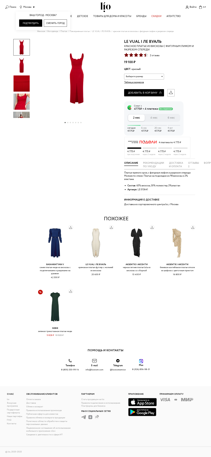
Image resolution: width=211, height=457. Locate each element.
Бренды (141, 16)
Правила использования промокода (44, 410)
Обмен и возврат (34, 406)
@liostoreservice (118, 367)
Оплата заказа (33, 399)
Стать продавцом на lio (92, 399)
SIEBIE (55, 328)
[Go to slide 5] (75, 122)
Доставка (31, 403)
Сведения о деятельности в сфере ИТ (44, 434)
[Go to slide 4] (73, 122)
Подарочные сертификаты (13, 411)
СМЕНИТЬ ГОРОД (55, 23)
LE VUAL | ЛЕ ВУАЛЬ (143, 42)
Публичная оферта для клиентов (42, 414)
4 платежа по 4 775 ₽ (170, 142)
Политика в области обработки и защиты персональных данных (46, 423)
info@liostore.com (94, 367)
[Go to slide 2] (67, 122)
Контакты (11, 423)
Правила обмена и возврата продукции (45, 417)
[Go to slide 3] (70, 122)
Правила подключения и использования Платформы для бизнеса (100, 404)
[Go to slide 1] (65, 122)
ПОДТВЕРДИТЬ (31, 23)
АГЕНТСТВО (173, 16)
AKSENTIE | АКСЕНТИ (137, 264)
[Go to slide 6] (78, 122)
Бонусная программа (12, 404)
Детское (82, 16)
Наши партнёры (14, 416)
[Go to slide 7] (81, 122)
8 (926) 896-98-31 (141, 367)
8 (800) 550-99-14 (70, 367)
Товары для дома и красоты (112, 16)
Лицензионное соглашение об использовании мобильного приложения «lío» (48, 430)
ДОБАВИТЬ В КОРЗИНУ (143, 92)
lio (8, 399)
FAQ (9, 420)
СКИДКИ (156, 16)
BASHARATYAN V (55, 264)
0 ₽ (204, 7)
